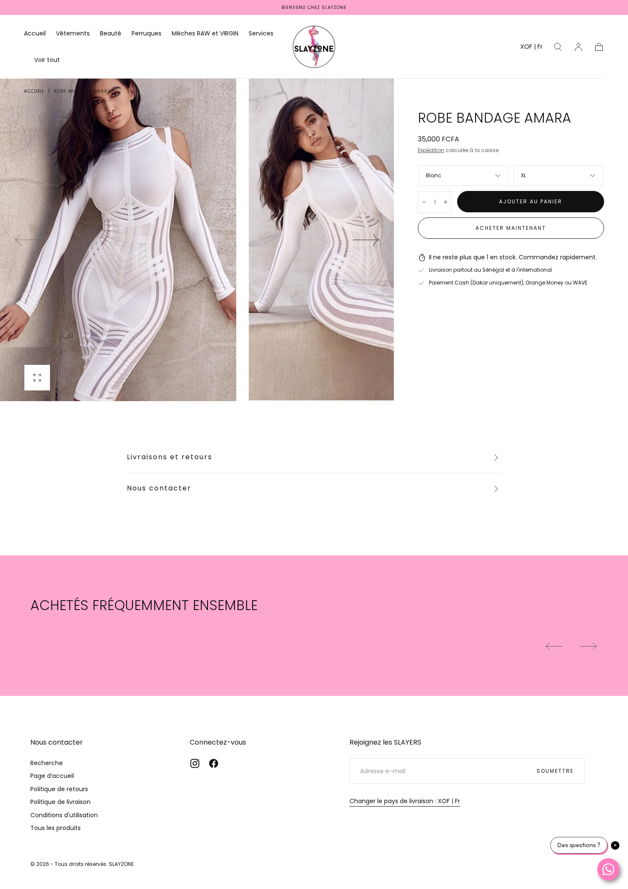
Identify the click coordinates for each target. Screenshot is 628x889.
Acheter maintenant (510, 228)
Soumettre (555, 771)
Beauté (110, 34)
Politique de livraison (60, 802)
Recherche (46, 763)
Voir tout (47, 60)
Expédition (431, 150)
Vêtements (73, 34)
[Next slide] (366, 239)
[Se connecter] (578, 47)
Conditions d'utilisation (64, 815)
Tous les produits (55, 828)
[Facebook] (213, 763)
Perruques (146, 34)
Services (261, 34)
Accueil (35, 34)
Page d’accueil (52, 776)
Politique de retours (59, 789)
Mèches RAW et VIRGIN (205, 34)
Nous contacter (159, 488)
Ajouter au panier (530, 201)
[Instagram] (194, 763)
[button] (531, 48)
